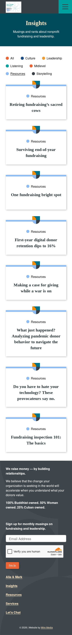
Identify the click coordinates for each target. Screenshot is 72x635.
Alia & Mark (14, 577)
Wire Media (47, 627)
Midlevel (40, 66)
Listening (16, 66)
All (12, 58)
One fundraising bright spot (36, 194)
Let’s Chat (13, 612)
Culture (30, 58)
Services (12, 603)
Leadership (54, 58)
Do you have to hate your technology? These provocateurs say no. (36, 392)
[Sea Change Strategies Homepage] (13, 6)
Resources (17, 73)
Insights (11, 586)
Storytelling (44, 73)
